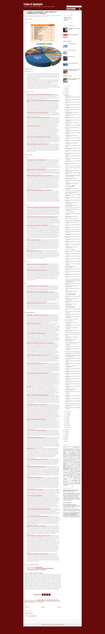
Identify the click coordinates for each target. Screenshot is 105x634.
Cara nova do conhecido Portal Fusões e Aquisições (74, 79)
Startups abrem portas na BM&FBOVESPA (72, 220)
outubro (66, 412)
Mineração (72, 467)
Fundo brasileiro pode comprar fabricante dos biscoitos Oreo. (37, 264)
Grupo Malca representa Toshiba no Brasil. (34, 323)
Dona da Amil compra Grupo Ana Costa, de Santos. (35, 363)
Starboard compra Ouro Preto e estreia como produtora (74, 70)
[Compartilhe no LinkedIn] (49, 595)
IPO (35, 600)
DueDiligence (65, 454)
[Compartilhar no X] (45, 595)
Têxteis (69, 479)
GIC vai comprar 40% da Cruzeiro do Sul (72, 207)
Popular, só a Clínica (72, 50)
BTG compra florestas (72, 43)
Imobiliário (73, 460)
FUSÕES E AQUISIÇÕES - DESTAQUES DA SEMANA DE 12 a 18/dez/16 (42, 12)
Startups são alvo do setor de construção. (34, 239)
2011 (65, 436)
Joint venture (38, 600)
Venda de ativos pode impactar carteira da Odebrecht (36, 169)
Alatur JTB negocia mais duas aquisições (72, 332)
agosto (66, 415)
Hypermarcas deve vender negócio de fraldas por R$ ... (71, 217)
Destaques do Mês (67, 17)
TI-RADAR (79, 479)
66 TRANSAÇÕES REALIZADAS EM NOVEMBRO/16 (44, 568)
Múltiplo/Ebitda (66, 468)
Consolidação (68, 450)
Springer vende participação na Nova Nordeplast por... (71, 136)
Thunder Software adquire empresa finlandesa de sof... (71, 178)
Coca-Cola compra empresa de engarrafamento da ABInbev (70, 294)
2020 (65, 88)
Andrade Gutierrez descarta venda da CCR (72, 190)
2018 (65, 91)
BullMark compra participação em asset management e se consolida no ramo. (40, 342)
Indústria (78, 460)
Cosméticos (73, 451)
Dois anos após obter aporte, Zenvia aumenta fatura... (71, 247)
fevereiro (66, 425)
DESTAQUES (53, 599)
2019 (65, 89)
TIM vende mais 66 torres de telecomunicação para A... (70, 307)
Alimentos (65, 446)
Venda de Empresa (75, 483)
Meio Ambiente (68, 466)
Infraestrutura (66, 461)
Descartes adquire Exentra (73, 63)
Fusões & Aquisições (33, 4)
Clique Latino (67, 394)
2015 (65, 429)
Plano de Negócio (75, 471)
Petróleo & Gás (65, 471)
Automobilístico (74, 446)
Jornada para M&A (69, 465)
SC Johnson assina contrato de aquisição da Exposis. (36, 333)
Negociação (76, 468)
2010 (65, 438)
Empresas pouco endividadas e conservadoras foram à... (70, 186)
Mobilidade (77, 467)
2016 (65, 94)
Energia (79, 455)
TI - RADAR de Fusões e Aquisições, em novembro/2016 (36, 569)
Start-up (67, 476)
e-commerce (73, 454)
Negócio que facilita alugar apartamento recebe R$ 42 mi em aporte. (38, 535)
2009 (65, 439)
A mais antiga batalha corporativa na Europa (73, 342)
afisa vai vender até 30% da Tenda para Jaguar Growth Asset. (38, 459)
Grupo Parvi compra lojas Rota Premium (72, 229)
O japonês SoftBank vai (69, 320)
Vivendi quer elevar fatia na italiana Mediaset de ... (71, 323)
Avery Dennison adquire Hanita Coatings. (34, 125)
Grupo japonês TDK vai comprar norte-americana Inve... (72, 286)
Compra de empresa (41, 599)
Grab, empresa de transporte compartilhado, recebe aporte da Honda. (39, 136)
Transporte (70, 482)
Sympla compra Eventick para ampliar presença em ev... (72, 299)
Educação (72, 455)
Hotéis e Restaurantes (77, 459)
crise (80, 451)
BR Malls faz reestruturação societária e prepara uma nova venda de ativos (40, 175)
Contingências (77, 450)
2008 (65, 441)
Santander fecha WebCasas (73, 34)
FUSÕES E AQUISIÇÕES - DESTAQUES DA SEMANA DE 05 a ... (72, 356)
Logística (79, 465)
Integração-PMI (26, 600)
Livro (75, 465)
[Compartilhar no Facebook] (79, 9)
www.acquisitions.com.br (75, 513)
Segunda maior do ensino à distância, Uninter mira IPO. (36, 302)
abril (66, 422)
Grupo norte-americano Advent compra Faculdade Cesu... (72, 210)
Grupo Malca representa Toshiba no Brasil (72, 351)
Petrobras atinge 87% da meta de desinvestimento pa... (71, 267)
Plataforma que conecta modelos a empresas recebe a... (71, 340)
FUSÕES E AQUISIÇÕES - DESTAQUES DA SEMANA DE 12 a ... (72, 281)
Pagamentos (76, 469)
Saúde (67, 475)
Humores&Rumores (67, 460)
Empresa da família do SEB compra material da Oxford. (36, 466)
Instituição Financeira (75, 461)
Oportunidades (66, 469)
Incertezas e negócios (67, 41)
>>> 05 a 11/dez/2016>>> (38, 567)
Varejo (64, 483)
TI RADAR (65, 20)
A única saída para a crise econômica (71, 319)
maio (66, 420)
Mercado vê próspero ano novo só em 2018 (72, 166)
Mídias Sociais (65, 467)
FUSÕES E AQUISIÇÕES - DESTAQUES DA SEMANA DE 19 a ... (72, 176)
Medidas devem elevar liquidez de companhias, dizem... (71, 389)
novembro (67, 410)
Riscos (79, 473)
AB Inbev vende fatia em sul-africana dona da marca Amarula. (37, 112)
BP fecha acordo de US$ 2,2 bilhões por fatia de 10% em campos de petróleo (40, 94)
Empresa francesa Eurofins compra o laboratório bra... (71, 171)
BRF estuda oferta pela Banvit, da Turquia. (34, 250)
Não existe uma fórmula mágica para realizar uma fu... (71, 291)
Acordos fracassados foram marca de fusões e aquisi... (71, 331)
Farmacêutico (70, 458)
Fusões (57, 599)
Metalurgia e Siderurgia (76, 466)
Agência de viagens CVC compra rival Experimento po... (71, 113)
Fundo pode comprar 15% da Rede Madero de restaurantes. (37, 270)
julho (66, 417)
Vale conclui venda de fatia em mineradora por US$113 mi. (37, 430)
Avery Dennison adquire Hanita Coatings (72, 403)
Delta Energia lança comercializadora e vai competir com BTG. (37, 553)
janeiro (66, 427)
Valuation (75, 482)
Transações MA (54, 600)
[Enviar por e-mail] (43, 595)
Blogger (62, 624)
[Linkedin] (81, 9)
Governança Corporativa (67, 459)
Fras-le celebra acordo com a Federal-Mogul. (34, 495)
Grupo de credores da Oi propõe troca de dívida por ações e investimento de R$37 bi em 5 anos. (43, 207)
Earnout (79, 454)
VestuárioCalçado (70, 485)
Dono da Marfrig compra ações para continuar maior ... (71, 203)
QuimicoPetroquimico (71, 473)
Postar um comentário (29, 613)
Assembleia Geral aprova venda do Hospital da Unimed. (36, 159)
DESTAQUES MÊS (74, 453)
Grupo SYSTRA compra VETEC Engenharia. (34, 477)
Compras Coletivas (77, 449)
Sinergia (79, 475)
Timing (67, 480)
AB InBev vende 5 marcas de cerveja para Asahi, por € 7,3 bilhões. (38, 117)
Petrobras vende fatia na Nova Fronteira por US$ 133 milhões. (37, 373)
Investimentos (32, 600)
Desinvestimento (47, 599)
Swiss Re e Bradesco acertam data (71, 218)
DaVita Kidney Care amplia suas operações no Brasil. (36, 419)
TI (72, 479)
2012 (65, 434)
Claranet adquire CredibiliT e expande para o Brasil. (35, 437)
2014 (65, 431)
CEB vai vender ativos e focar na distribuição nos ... (71, 304)
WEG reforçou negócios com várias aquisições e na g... (71, 206)
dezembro (67, 95)
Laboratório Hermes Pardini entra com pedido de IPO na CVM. (37, 285)
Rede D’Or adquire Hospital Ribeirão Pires (72, 279)
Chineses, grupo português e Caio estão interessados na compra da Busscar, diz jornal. (42, 216)
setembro (67, 414)
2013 (65, 433)
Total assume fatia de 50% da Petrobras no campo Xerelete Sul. (38, 516)
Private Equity (43, 600)
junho (66, 419)
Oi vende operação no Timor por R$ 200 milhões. (35, 489)
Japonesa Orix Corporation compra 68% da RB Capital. (36, 404)
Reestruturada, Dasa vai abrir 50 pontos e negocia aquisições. (37, 225)
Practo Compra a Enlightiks (70, 249)
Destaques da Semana (68, 18)
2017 (65, 93)
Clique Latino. (29, 386)
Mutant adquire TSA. (30, 448)
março (66, 424)
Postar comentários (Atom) (32, 615)
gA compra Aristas (71, 56)
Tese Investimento (49, 600)
